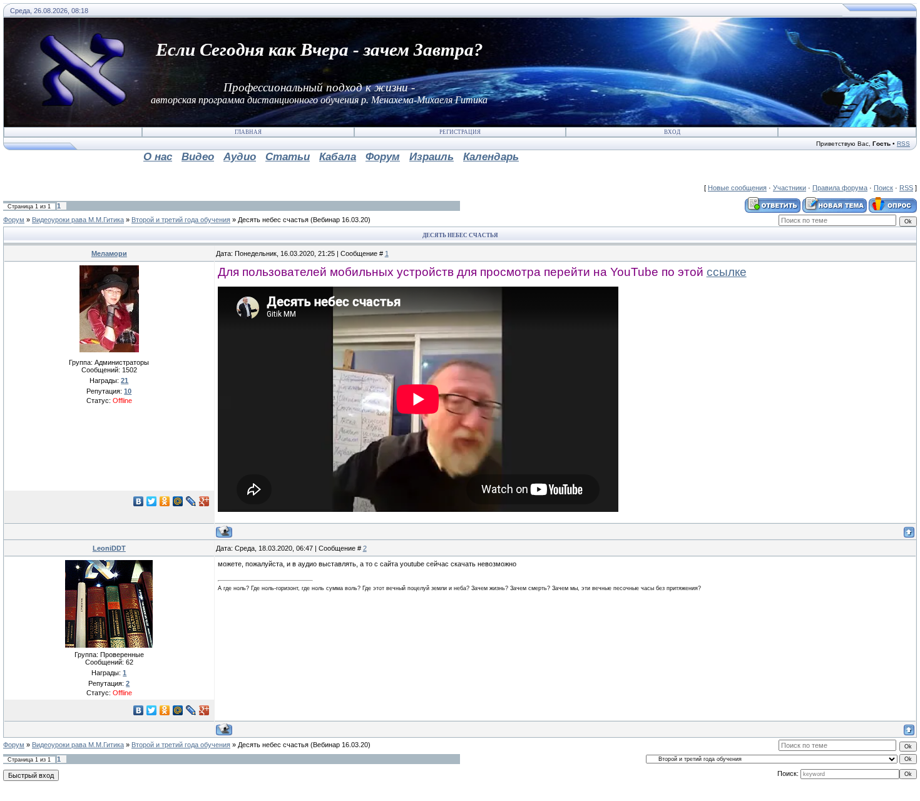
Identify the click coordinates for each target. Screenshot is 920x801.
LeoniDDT (109, 548)
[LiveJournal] (191, 501)
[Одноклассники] (164, 501)
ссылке (727, 271)
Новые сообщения (737, 187)
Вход (672, 132)
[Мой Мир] (178, 501)
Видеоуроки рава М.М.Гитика (78, 219)
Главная (248, 132)
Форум (13, 219)
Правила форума (839, 187)
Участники (789, 187)
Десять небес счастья (273, 219)
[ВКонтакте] (138, 501)
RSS (903, 143)
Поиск (883, 187)
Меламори (109, 253)
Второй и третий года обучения (180, 219)
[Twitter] (151, 501)
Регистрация (460, 132)
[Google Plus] (204, 501)
